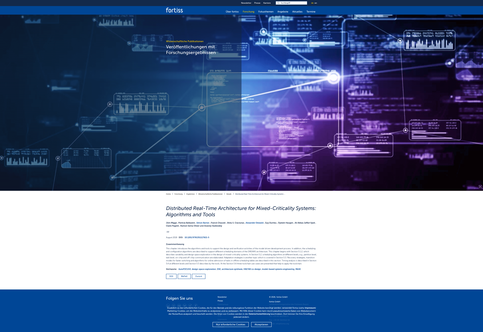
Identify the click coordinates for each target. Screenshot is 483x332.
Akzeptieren (261, 324)
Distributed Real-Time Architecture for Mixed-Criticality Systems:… (260, 194)
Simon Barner (202, 223)
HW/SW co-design (252, 269)
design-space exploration (204, 269)
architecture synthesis (232, 269)
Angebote (282, 11)
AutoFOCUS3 (184, 269)
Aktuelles (297, 11)
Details (228, 194)
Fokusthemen (265, 11)
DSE (219, 269)
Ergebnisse (190, 194)
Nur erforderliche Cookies (230, 324)
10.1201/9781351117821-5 (197, 237)
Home (168, 194)
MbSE (298, 269)
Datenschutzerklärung (259, 314)
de (312, 3)
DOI (171, 276)
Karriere (267, 3)
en (316, 3)
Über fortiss (232, 11)
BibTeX (184, 276)
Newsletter (246, 3)
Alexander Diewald (255, 223)
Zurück (198, 276)
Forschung (248, 11)
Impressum (310, 308)
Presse (257, 3)
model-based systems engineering (278, 269)
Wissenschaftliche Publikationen (210, 194)
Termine (311, 11)
